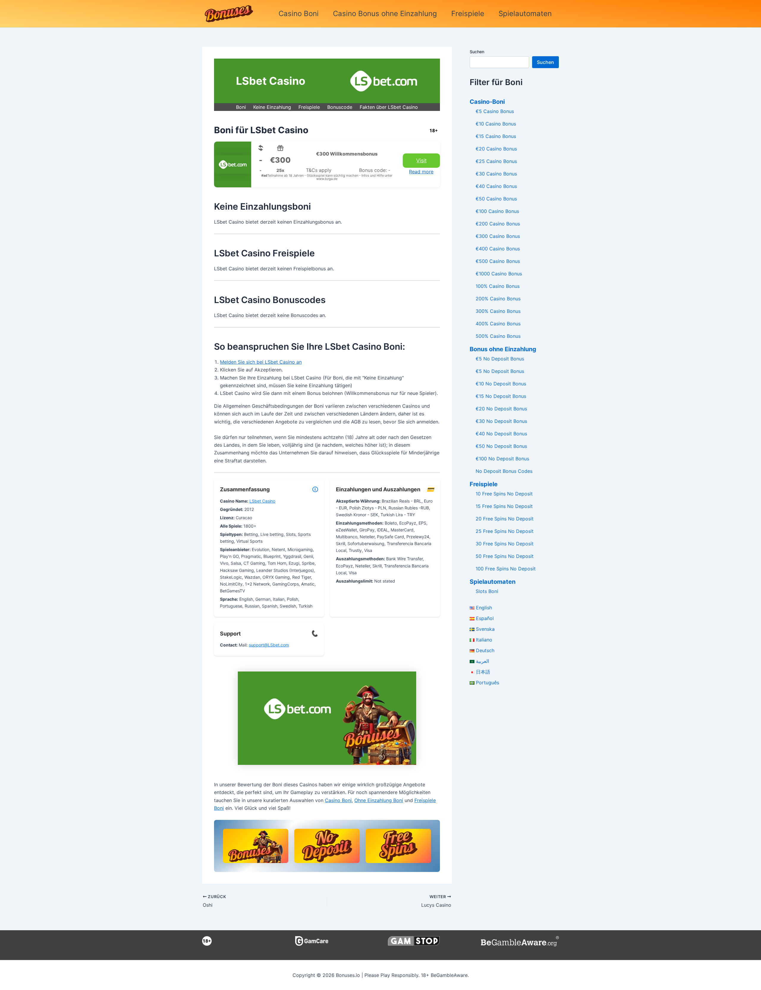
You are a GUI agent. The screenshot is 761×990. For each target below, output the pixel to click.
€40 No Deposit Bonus (501, 434)
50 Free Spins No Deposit (505, 556)
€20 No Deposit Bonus (501, 409)
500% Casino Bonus (498, 336)
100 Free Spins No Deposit (506, 569)
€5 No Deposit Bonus (500, 359)
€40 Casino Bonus (496, 186)
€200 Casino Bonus (498, 224)
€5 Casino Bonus (495, 111)
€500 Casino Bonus (498, 261)
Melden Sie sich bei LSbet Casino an (261, 362)
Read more (421, 172)
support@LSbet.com (269, 644)
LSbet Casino (262, 500)
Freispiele (467, 13)
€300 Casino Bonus (498, 236)
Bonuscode (339, 107)
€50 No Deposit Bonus (501, 446)
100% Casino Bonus (498, 286)
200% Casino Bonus (498, 299)
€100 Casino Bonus (497, 211)
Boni (241, 107)
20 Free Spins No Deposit (505, 519)
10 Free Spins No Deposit (504, 494)
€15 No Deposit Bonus (501, 396)
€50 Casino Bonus (496, 199)
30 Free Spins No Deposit (505, 544)
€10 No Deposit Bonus (501, 384)
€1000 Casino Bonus (499, 274)
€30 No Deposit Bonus (501, 421)
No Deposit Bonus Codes (504, 471)
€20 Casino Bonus (496, 149)
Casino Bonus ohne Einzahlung (385, 13)
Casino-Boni (487, 101)
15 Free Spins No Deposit (504, 506)
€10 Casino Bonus (496, 124)
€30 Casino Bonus (496, 174)
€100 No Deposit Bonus (502, 459)
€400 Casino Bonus (498, 249)
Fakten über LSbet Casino (389, 107)
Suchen (477, 51)
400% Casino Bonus (498, 324)
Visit (421, 160)
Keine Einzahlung (272, 107)
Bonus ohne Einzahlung (503, 349)
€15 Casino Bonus (496, 136)
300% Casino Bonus (498, 311)
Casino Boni (299, 13)
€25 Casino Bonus (496, 161)
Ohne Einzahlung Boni (378, 800)
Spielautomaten (525, 13)
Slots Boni (487, 591)
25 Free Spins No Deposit (505, 531)
